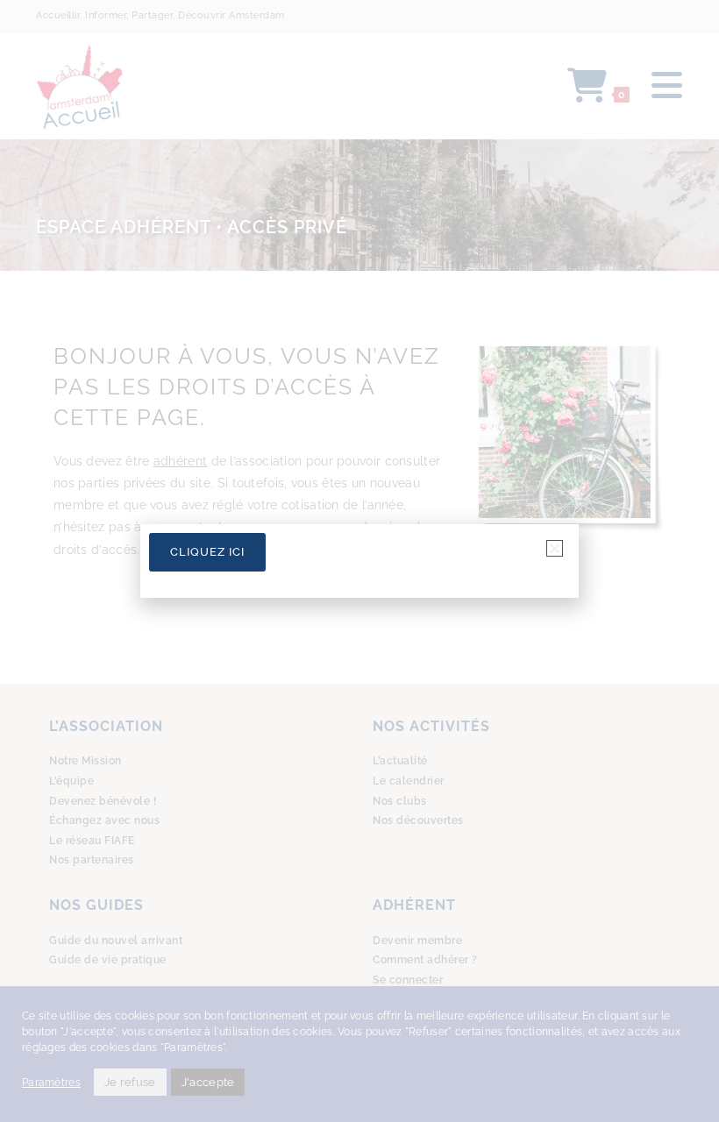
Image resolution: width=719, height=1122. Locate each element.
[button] (554, 548)
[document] (359, 561)
